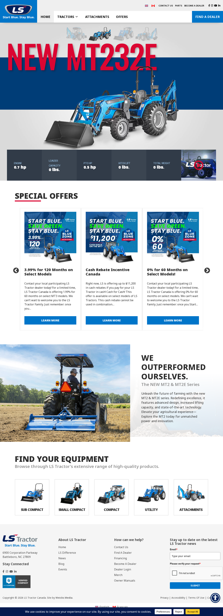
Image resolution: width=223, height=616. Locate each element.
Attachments (97, 17)
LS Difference (67, 553)
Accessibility (178, 597)
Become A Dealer (194, 5)
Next (205, 269)
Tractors (65, 17)
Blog (61, 564)
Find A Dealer (207, 17)
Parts (178, 5)
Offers (122, 17)
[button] (111, 102)
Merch (118, 575)
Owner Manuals (124, 580)
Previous (14, 269)
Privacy (164, 597)
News (62, 558)
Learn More (50, 320)
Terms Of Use (196, 597)
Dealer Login (122, 569)
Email (174, 549)
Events (62, 569)
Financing (120, 558)
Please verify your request (185, 563)
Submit (195, 585)
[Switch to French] (153, 5)
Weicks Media (64, 597)
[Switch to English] (146, 5)
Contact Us (166, 5)
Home (45, 17)
